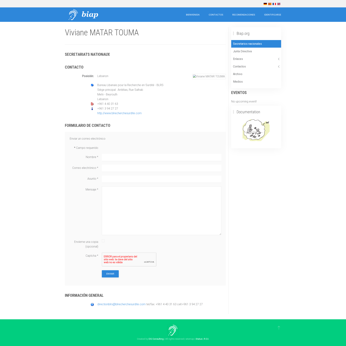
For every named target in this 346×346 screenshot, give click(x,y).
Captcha (92, 255)
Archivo (237, 74)
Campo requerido (86, 148)
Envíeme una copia (86, 242)
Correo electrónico (85, 168)
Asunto (92, 178)
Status (199, 339)
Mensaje (92, 189)
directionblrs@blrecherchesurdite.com (121, 304)
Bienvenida (193, 14)
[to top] (279, 327)
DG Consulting (156, 339)
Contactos (216, 14)
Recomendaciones (243, 14)
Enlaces (238, 59)
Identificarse (272, 14)
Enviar (110, 273)
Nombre (92, 157)
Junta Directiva (242, 51)
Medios (238, 81)
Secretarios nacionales (247, 43)
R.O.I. (206, 339)
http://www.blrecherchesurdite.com (119, 113)
